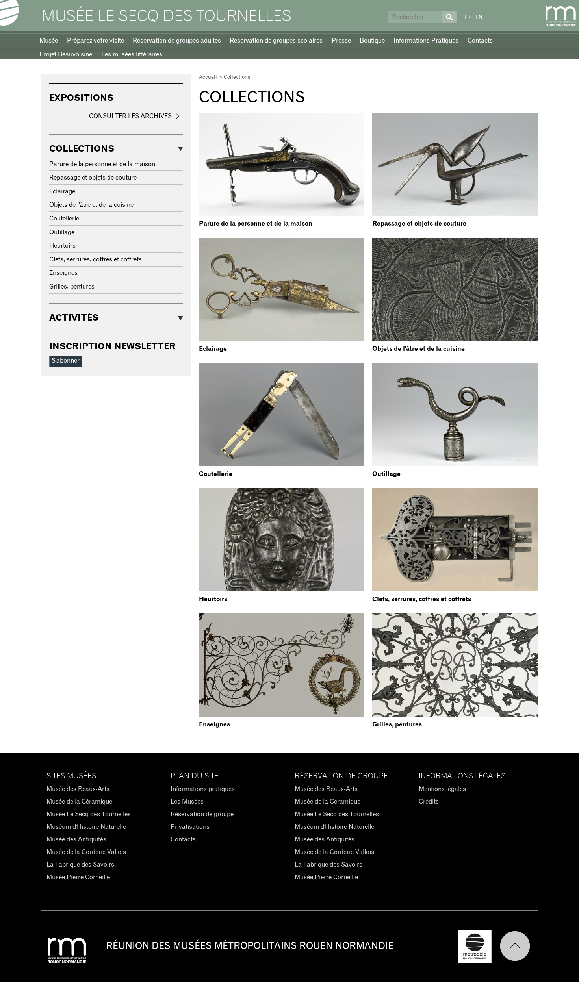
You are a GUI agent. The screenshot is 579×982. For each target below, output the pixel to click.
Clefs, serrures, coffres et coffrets (421, 599)
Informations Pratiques (425, 40)
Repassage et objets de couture (419, 223)
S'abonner (66, 361)
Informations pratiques (203, 789)
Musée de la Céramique (79, 802)
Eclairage (213, 349)
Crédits (429, 802)
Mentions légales (442, 789)
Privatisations (190, 827)
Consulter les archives (130, 116)
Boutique (372, 40)
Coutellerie (215, 474)
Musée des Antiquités (76, 839)
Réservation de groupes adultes (177, 40)
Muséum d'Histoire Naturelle (86, 827)
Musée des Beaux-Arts (77, 789)
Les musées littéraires (131, 54)
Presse (341, 40)
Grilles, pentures (397, 724)
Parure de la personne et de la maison (255, 223)
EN (478, 17)
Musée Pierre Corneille (78, 877)
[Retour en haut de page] (519, 946)
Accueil (208, 77)
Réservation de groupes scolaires (276, 40)
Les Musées (187, 802)
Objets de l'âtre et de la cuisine (418, 349)
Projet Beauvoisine (65, 54)
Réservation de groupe (202, 814)
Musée (48, 40)
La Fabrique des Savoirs (80, 865)
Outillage (386, 474)
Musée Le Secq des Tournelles (166, 16)
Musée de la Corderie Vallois (86, 852)
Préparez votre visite (95, 40)
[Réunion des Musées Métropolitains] (561, 16)
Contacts (480, 40)
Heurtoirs (213, 599)
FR (467, 17)
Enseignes (214, 724)
